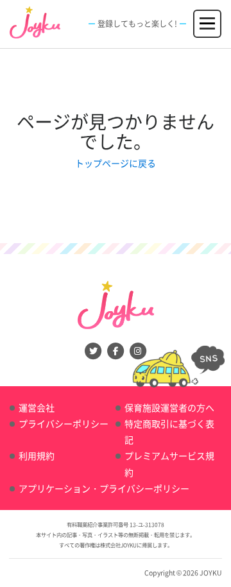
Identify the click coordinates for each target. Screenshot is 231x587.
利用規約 (37, 455)
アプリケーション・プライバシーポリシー (104, 488)
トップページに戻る (115, 163)
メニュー (207, 17)
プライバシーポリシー (63, 423)
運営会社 (37, 407)
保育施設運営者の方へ (169, 407)
